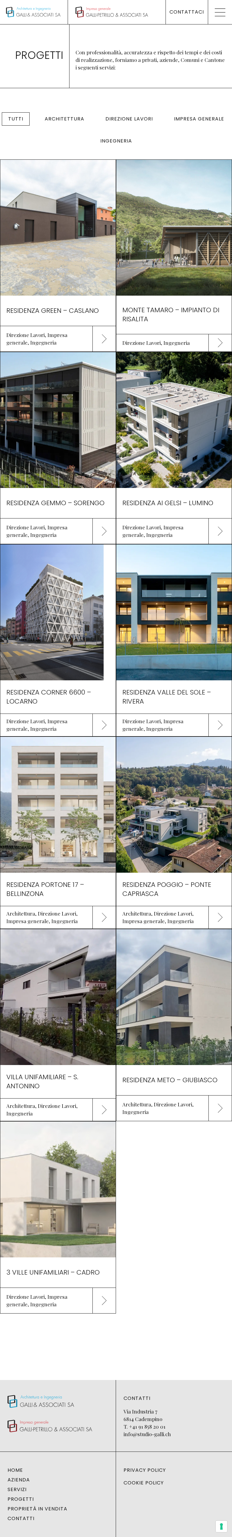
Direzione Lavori (129, 118)
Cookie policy (144, 1482)
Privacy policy (145, 1470)
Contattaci (186, 11)
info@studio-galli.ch (147, 1434)
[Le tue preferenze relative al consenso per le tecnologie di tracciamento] (221, 1526)
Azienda (19, 1480)
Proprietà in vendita (37, 1509)
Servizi (17, 1489)
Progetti (21, 1499)
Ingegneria (116, 140)
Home (15, 1470)
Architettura (64, 118)
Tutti (15, 118)
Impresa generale (199, 118)
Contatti (21, 1518)
